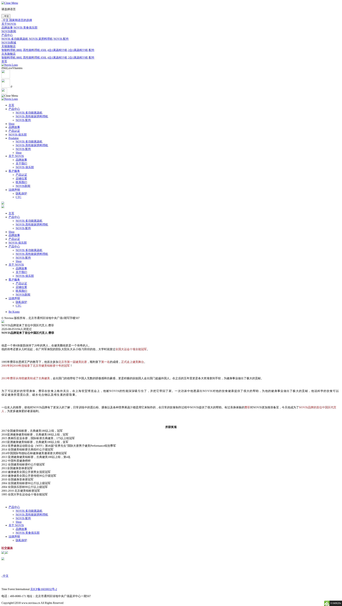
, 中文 (6, 16)
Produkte (14, 138)
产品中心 (7, 35)
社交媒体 (7, 547)
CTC (18, 197)
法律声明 (14, 189)
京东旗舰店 (8, 53)
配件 (91, 50)
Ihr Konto (14, 311)
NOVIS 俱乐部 (18, 134)
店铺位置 (21, 178)
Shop (11, 123)
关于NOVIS (8, 23)
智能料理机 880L (11, 50)
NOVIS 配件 (61, 38)
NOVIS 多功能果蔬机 (14, 38)
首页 (4, 61)
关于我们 (21, 163)
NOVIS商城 (8, 42)
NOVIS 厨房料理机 (41, 38)
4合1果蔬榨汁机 (57, 50)
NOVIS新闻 (8, 31)
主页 (11, 105)
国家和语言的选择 (20, 20)
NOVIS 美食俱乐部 (25, 27)
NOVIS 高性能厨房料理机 (32, 116)
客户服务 (14, 171)
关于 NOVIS (16, 156)
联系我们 (21, 182)
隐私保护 (21, 193)
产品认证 (14, 130)
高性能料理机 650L (35, 50)
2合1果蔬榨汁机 (78, 50)
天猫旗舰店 (8, 46)
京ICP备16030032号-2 (43, 589)
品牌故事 (7, 27)
